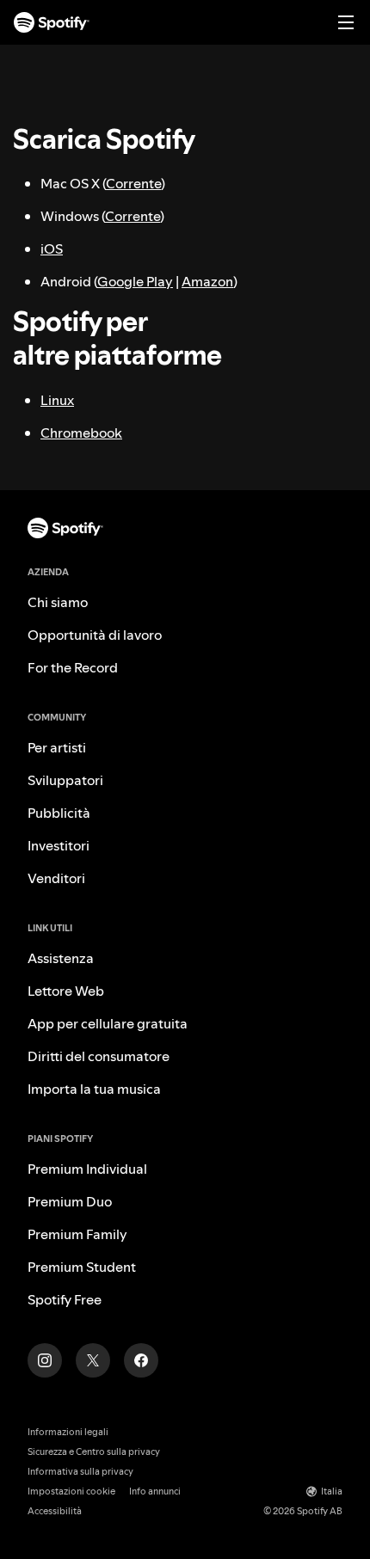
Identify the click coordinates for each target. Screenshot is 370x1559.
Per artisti (57, 747)
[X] (93, 1360)
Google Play (135, 281)
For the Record (73, 667)
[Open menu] (346, 22)
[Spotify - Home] (51, 22)
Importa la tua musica (94, 1088)
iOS (51, 248)
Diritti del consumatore (99, 1055)
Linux (57, 399)
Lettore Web (66, 990)
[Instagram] (45, 1360)
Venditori (56, 877)
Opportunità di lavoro (95, 634)
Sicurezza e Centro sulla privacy (94, 1451)
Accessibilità (55, 1511)
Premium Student (82, 1266)
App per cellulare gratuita (108, 1023)
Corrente (133, 183)
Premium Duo (70, 1201)
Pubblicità (59, 812)
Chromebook (81, 432)
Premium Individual (87, 1168)
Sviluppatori (65, 779)
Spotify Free (65, 1299)
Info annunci (155, 1491)
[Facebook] (141, 1360)
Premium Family (77, 1233)
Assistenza (61, 957)
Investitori (58, 845)
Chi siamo (58, 601)
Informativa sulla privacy (80, 1471)
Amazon (207, 281)
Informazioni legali (68, 1432)
